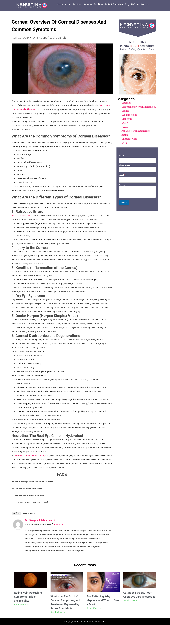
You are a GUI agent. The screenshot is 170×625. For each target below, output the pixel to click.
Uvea (124, 143)
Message (122, 185)
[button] (62, 482)
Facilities (98, 4)
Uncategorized (129, 139)
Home (60, 4)
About (68, 4)
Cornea (125, 111)
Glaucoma (126, 119)
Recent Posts (29, 513)
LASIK (124, 123)
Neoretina (58, 524)
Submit (124, 203)
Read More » (21, 604)
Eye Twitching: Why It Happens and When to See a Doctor (103, 600)
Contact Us (143, 4)
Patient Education (114, 4)
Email (122, 175)
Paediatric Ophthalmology (135, 131)
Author (16, 513)
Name (122, 156)
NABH (124, 127)
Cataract (126, 103)
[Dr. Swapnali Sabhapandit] (18, 528)
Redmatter (99, 621)
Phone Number (125, 165)
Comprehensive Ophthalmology (138, 107)
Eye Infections (129, 115)
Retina (124, 135)
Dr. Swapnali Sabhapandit (40, 520)
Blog (127, 4)
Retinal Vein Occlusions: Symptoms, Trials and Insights (28, 596)
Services (87, 4)
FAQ (133, 4)
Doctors (77, 4)
